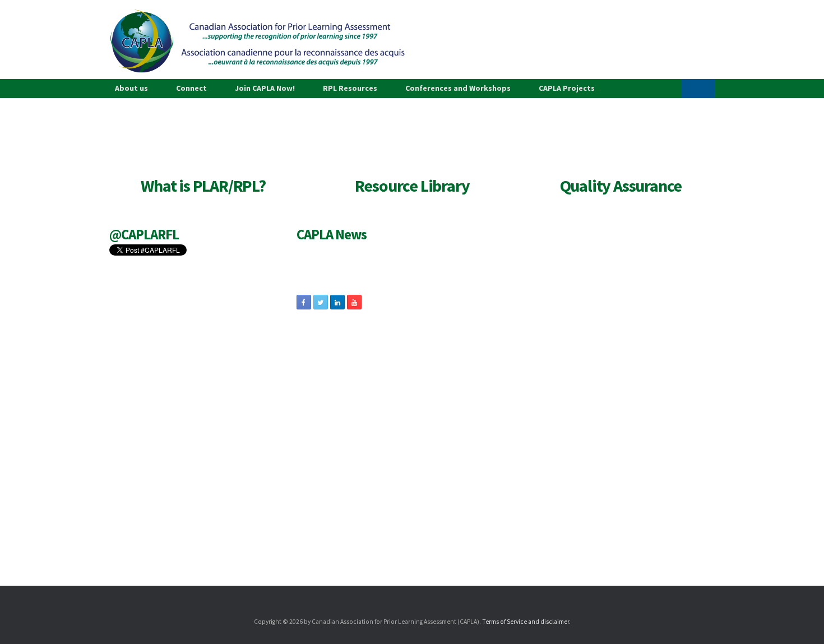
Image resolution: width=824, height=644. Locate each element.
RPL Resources (350, 88)
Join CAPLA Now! (265, 88)
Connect (191, 88)
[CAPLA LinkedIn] (337, 302)
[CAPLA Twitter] (320, 302)
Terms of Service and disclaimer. (526, 622)
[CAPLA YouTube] (354, 302)
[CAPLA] (257, 40)
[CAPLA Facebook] (304, 302)
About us (131, 88)
